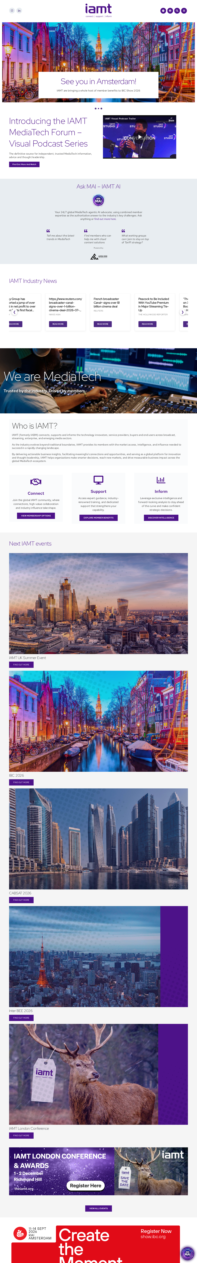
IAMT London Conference (29, 1138)
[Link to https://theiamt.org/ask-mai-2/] (163, 11)
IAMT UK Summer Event (27, 668)
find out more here (105, 229)
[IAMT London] (98, 1159)
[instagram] (12, 10)
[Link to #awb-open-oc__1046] (177, 11)
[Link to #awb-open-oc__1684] (184, 11)
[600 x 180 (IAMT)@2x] (95, 1235)
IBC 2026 (16, 785)
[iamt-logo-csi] (98, 5)
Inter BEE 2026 (21, 1021)
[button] (95, 119)
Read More (10, 334)
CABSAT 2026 (20, 903)
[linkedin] (19, 10)
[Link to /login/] (170, 11)
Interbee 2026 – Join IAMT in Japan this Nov (98, 86)
